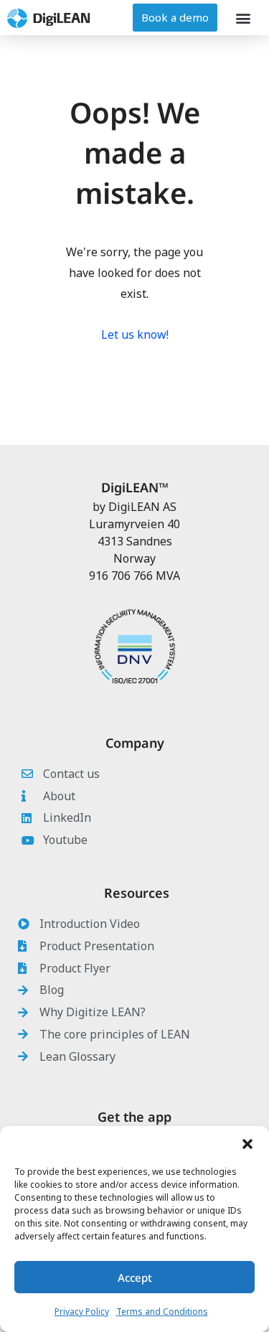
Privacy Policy (82, 1311)
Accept (135, 1277)
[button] (247, 1144)
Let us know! (135, 334)
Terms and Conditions (162, 1311)
